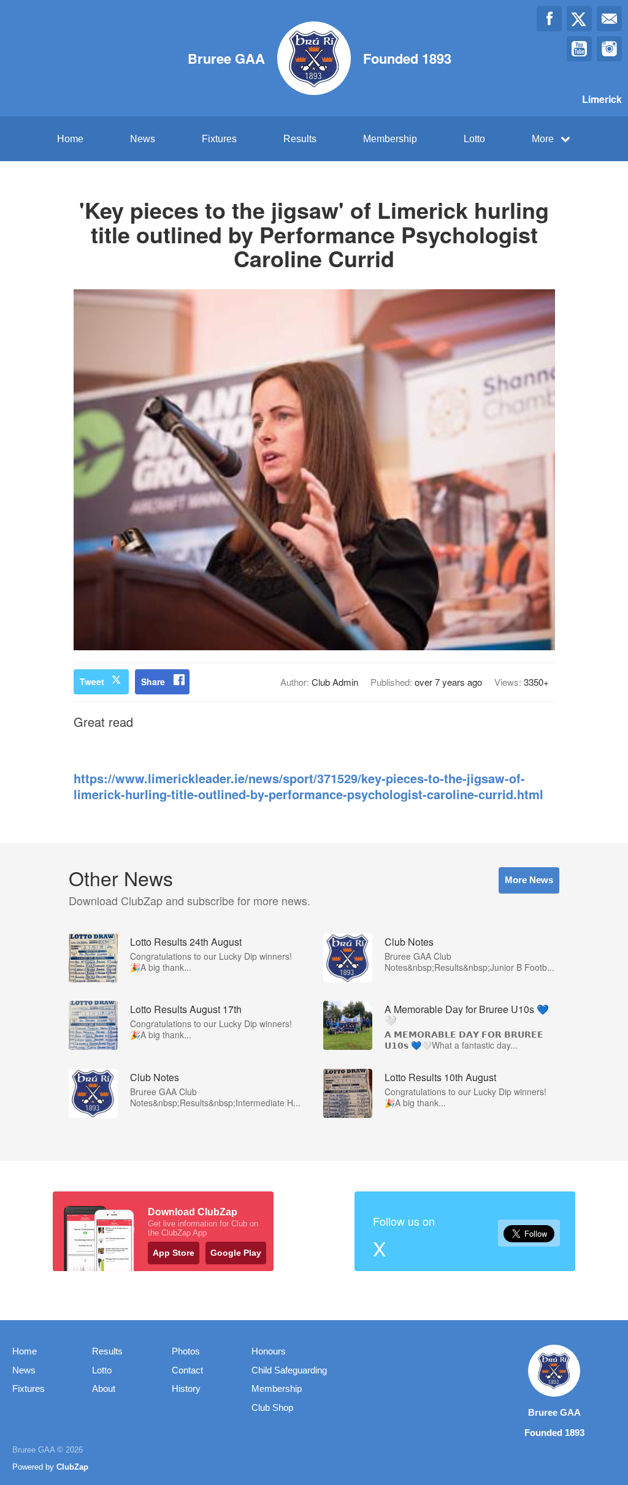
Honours (268, 1351)
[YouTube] (579, 48)
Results (299, 139)
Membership (390, 139)
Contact (187, 1370)
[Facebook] (549, 18)
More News (529, 880)
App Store (173, 1253)
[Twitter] (579, 18)
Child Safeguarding (289, 1370)
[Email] (609, 18)
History (186, 1388)
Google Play (235, 1253)
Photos (186, 1351)
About (103, 1388)
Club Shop (272, 1407)
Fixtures (219, 139)
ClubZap (72, 1467)
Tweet (92, 681)
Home (70, 139)
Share (153, 681)
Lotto (474, 139)
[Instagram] (609, 48)
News (142, 139)
